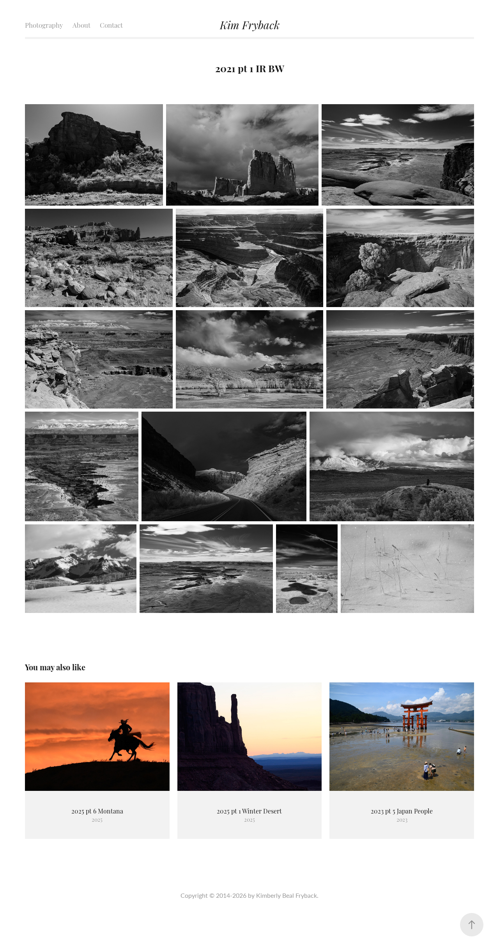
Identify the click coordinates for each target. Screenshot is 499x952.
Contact (111, 24)
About (81, 24)
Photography (44, 24)
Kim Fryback (250, 24)
